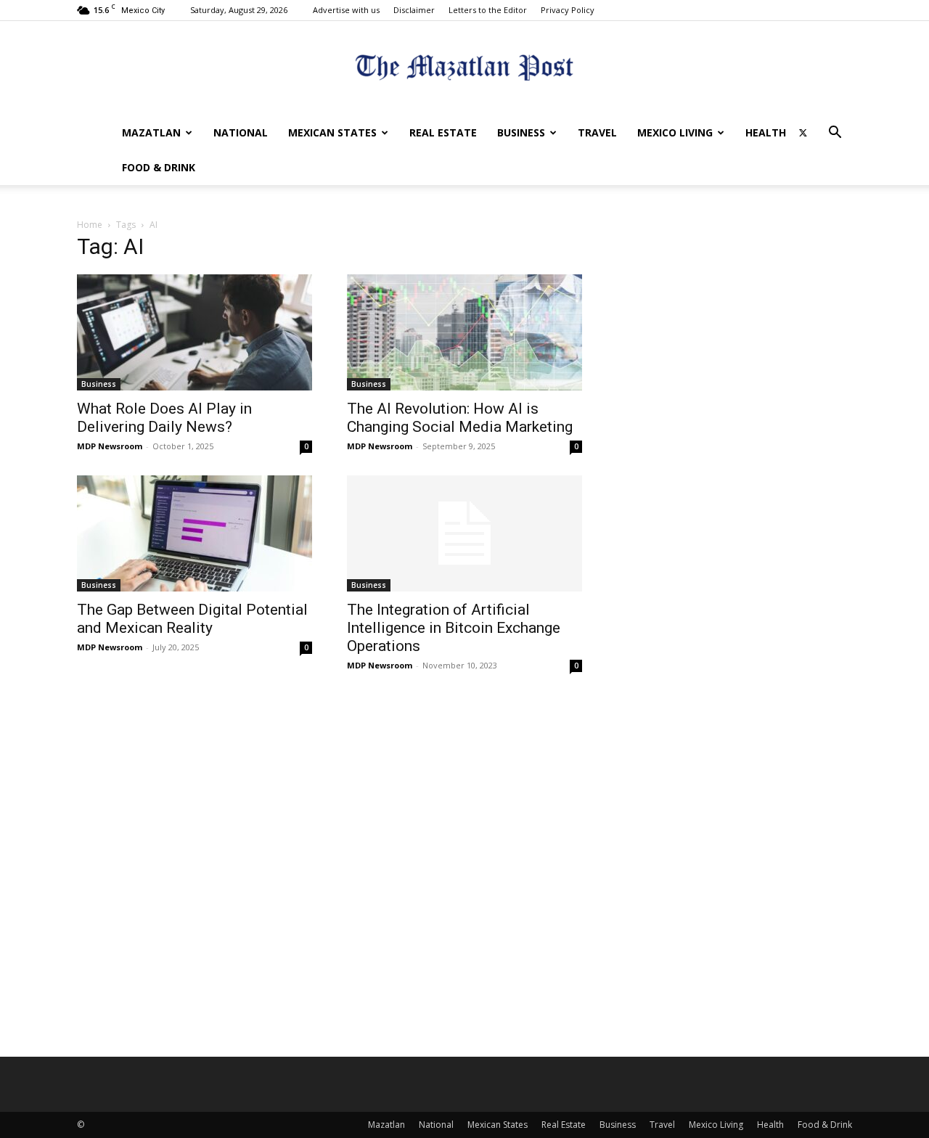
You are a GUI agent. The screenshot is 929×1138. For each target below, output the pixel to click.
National (240, 132)
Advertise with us (346, 9)
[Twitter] (803, 132)
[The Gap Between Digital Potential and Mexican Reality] (194, 533)
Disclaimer (414, 9)
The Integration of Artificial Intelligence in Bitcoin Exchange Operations (453, 628)
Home (89, 224)
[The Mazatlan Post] (464, 69)
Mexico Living (675, 132)
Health (765, 132)
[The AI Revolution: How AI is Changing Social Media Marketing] (464, 332)
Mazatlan (151, 132)
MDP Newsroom (109, 446)
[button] (834, 134)
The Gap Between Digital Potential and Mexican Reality (192, 618)
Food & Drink (158, 167)
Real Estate (443, 132)
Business (521, 132)
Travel (597, 132)
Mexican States (332, 132)
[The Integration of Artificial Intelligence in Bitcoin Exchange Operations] (464, 533)
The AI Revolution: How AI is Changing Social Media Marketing (460, 417)
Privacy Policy (567, 9)
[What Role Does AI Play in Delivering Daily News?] (194, 332)
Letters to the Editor (488, 9)
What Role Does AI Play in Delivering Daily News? (164, 417)
